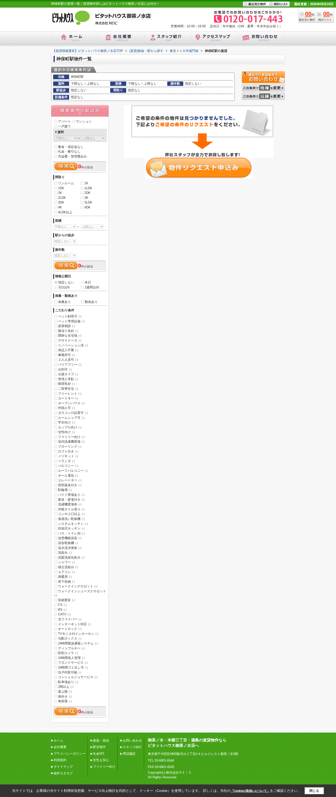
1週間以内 (92, 287)
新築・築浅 (101, 740)
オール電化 (68, 475)
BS (62, 609)
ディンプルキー (71, 648)
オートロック (69, 629)
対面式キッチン (71, 528)
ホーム (58, 740)
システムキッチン (73, 524)
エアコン (66, 572)
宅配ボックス (69, 638)
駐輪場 (65, 490)
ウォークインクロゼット (77, 586)
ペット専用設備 (71, 321)
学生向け (66, 422)
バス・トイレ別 (71, 533)
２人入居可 (68, 359)
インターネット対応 (74, 624)
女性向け (66, 432)
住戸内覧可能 (69, 672)
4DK (87, 207)
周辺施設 (129, 753)
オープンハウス (71, 403)
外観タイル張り (71, 509)
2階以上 (66, 686)
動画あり (91, 302)
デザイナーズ (69, 340)
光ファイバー (69, 619)
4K (60, 207)
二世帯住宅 (68, 389)
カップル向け (69, 427)
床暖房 (65, 576)
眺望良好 (66, 384)
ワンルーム (66, 183)
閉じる (314, 791)
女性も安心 (101, 760)
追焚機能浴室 (69, 538)
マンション (84, 121)
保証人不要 (68, 350)
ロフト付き (68, 451)
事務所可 (66, 355)
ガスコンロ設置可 (73, 413)
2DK (87, 193)
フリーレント (69, 393)
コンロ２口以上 (71, 514)
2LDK (62, 198)
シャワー (66, 562)
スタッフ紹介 (132, 747)
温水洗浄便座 (69, 548)
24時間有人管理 (71, 658)
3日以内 (64, 287)
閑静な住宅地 (69, 335)
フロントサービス (73, 662)
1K (86, 183)
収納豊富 (66, 600)
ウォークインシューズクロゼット (80, 593)
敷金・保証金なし (71, 147)
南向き (65, 696)
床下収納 (66, 581)
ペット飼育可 (69, 316)
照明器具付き (69, 485)
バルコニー (68, 466)
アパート (64, 121)
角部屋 (65, 701)
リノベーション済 (73, 345)
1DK (61, 188)
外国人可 (66, 408)
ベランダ (66, 461)
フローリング (69, 446)
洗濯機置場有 (69, 504)
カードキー (68, 398)
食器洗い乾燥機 (71, 519)
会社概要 (60, 747)
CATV (64, 614)
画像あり (64, 302)
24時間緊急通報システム (78, 643)
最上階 (65, 691)
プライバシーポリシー (70, 753)
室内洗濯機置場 (71, 441)
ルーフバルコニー (73, 470)
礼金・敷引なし (69, 151)
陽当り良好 (68, 331)
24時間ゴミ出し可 (73, 667)
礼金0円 (98, 753)
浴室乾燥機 (68, 543)
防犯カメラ (68, 653)
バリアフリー (69, 364)
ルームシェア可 (71, 418)
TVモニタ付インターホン (78, 634)
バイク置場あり (71, 495)
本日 (88, 282)
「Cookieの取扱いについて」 (250, 791)
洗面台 (65, 552)
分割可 (65, 369)
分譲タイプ (68, 374)
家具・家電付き (71, 499)
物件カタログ (63, 773)
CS (62, 605)
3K (86, 198)
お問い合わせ (132, 740)
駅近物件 (99, 747)
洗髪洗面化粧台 (71, 557)
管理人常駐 (68, 379)
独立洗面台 (68, 567)
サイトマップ (63, 766)
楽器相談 (66, 326)
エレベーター (69, 480)
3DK (61, 202)
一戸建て (64, 126)
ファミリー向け (71, 437)
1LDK (88, 188)
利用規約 (60, 760)
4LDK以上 (65, 212)
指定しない (66, 282)
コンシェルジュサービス (77, 677)
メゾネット (68, 456)
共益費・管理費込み (72, 156)
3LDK (88, 202)
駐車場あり (68, 682)
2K (60, 193)
